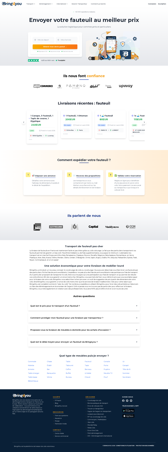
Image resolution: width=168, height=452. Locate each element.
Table (68, 361)
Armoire (31, 369)
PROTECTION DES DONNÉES (145, 445)
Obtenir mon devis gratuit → (55, 47)
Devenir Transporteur (79, 4)
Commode (32, 361)
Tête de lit (126, 369)
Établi (49, 365)
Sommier (126, 373)
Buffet (68, 373)
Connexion (152, 4)
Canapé (126, 365)
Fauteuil (88, 361)
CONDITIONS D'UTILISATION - (125, 445)
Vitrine (49, 377)
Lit (123, 361)
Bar (48, 369)
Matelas (31, 365)
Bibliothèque (33, 381)
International (61, 4)
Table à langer (33, 373)
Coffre (68, 369)
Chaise (49, 361)
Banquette (51, 373)
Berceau (88, 369)
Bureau (69, 377)
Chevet (87, 377)
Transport (29, 4)
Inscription (162, 4)
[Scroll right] (144, 122)
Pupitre (107, 369)
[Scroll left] (24, 122)
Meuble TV (108, 373)
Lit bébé (88, 373)
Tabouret (69, 365)
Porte (106, 365)
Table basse (32, 377)
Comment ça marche (98, 4)
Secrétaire (127, 377)
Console (107, 361)
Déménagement (45, 4)
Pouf (106, 377)
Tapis (87, 365)
